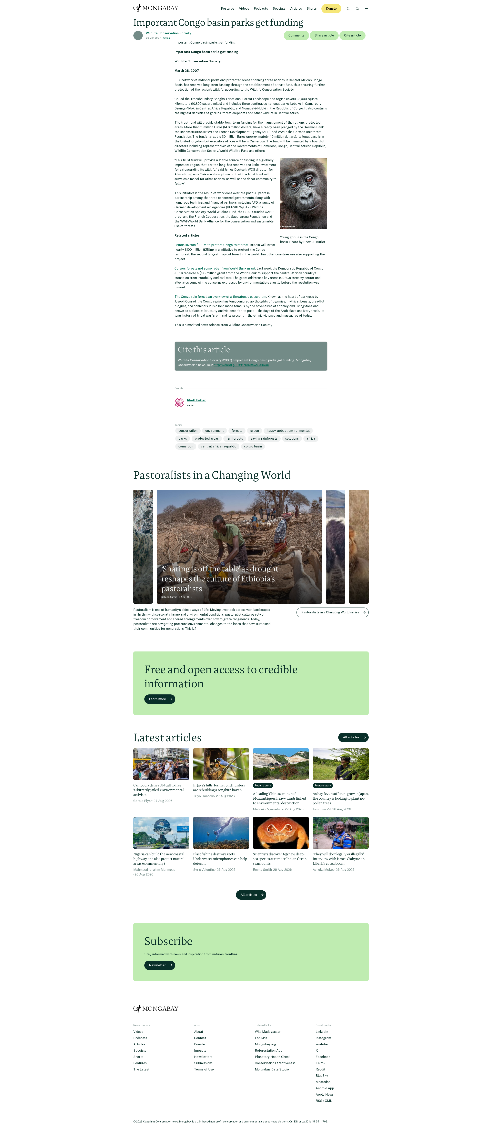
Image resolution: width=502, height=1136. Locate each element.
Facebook (323, 1057)
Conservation (187, 431)
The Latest (141, 1069)
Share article (324, 35)
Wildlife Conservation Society (168, 33)
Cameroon (185, 446)
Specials (279, 8)
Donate (331, 8)
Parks (182, 438)
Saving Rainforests (264, 438)
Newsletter (157, 965)
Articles (296, 8)
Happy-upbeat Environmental (288, 431)
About (198, 1032)
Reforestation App (268, 1050)
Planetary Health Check (272, 1057)
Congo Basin (253, 446)
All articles (351, 737)
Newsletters (203, 1057)
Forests (237, 431)
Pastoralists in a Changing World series (330, 612)
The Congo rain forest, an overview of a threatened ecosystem (220, 297)
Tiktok (320, 1063)
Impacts (200, 1050)
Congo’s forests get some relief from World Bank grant (215, 268)
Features (227, 8)
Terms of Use (204, 1069)
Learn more (157, 699)
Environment (214, 431)
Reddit (320, 1069)
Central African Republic (218, 446)
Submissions (203, 1063)
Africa (166, 37)
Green (254, 431)
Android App (325, 1088)
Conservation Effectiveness (275, 1063)
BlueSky (322, 1076)
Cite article (352, 35)
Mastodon (323, 1082)
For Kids (261, 1038)
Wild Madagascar (268, 1032)
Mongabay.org (265, 1044)
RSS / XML (324, 1101)
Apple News (325, 1094)
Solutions (292, 438)
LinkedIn (322, 1032)
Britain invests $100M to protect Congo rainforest (211, 245)
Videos (244, 8)
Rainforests (234, 438)
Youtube (322, 1044)
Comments (296, 35)
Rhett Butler (196, 400)
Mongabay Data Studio (272, 1069)
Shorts (312, 8)
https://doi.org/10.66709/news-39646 (241, 365)
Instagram (323, 1038)
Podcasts (261, 8)
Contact (200, 1038)
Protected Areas (207, 438)
